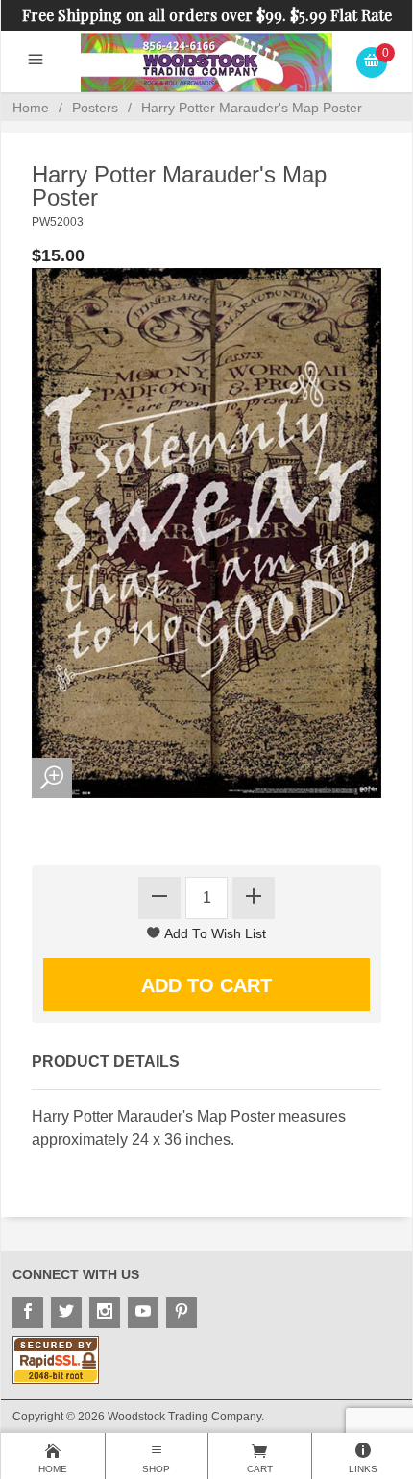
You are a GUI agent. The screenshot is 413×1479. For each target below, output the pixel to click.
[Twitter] (66, 1312)
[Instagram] (104, 1312)
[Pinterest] (181, 1312)
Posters (95, 107)
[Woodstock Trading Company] (206, 61)
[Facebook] (27, 1312)
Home (30, 107)
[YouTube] (143, 1312)
